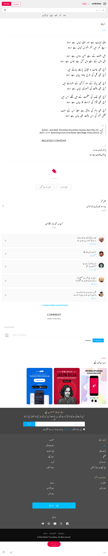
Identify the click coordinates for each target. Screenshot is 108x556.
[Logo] (96, 3)
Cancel (88, 340)
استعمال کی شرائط (53, 533)
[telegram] (42, 523)
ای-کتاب (45, 15)
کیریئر (52, 462)
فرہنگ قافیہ (102, 451)
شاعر (64, 15)
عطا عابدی (104, 30)
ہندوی (52, 483)
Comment (98, 340)
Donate (16, 4)
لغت (56, 15)
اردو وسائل (102, 462)
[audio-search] (5, 10)
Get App (6, 4)
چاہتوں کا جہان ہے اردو (98, 155)
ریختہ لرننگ (102, 488)
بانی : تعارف (50, 451)
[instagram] (49, 523)
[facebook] (67, 523)
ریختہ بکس (51, 494)
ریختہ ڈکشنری (50, 488)
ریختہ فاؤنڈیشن (50, 446)
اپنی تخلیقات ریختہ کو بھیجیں (98, 468)
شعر (60, 15)
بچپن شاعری (64, 187)
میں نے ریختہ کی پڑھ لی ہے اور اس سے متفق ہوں (62, 429)
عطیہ (104, 446)
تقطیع (104, 457)
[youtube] (55, 523)
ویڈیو (51, 15)
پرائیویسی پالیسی (67, 429)
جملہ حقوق (46, 533)
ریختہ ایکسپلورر (50, 468)
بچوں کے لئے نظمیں (45, 187)
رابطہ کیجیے (51, 457)
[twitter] (61, 523)
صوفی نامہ (103, 483)
